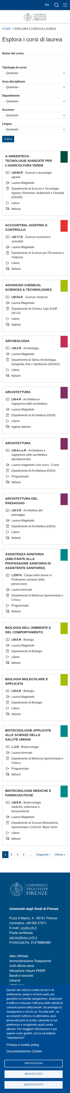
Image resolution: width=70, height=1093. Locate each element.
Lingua (7, 123)
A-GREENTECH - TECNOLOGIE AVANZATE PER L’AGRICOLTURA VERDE (28, 160)
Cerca (8, 138)
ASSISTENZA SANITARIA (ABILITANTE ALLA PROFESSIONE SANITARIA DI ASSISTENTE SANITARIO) (28, 561)
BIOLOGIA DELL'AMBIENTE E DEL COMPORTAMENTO (28, 630)
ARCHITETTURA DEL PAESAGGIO (21, 501)
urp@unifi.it (28, 927)
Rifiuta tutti (33, 1074)
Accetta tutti (33, 1084)
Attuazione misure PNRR (27, 970)
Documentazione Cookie (24, 1051)
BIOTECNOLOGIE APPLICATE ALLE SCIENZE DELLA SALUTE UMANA (28, 735)
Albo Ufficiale (18, 955)
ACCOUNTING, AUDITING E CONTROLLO (26, 227)
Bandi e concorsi (21, 975)
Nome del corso (13, 53)
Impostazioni (34, 1063)
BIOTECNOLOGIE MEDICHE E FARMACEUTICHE (28, 793)
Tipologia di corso (14, 67)
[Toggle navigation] (65, 5)
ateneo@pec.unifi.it (23, 937)
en (47, 5)
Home (6, 28)
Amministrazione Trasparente (30, 960)
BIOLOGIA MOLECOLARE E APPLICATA (26, 681)
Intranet (14, 980)
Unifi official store (21, 965)
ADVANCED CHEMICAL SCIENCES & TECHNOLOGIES (28, 287)
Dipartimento (11, 95)
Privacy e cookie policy (22, 1045)
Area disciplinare (13, 81)
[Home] (35, 17)
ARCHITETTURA (18, 392)
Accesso (8, 109)
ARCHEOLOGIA (17, 341)
